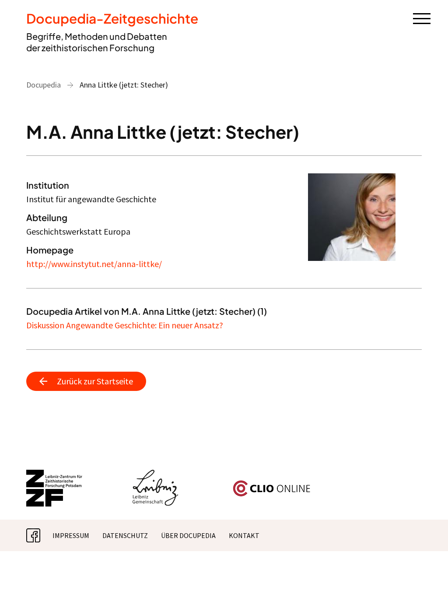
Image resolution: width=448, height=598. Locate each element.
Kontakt (244, 535)
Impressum (70, 535)
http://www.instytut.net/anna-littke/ (94, 263)
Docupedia (43, 85)
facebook (40, 535)
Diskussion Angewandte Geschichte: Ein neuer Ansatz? (124, 325)
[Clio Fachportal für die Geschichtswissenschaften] (271, 483)
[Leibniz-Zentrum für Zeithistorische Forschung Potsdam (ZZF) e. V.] (54, 475)
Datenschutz (125, 535)
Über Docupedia (188, 535)
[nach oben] (428, 578)
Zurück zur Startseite (95, 381)
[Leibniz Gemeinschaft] (155, 475)
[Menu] (421, 18)
